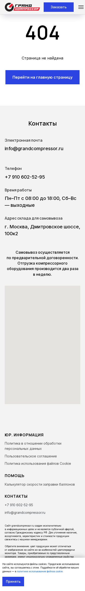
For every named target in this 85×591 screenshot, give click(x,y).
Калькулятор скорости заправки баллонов (40, 484)
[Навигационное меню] (81, 7)
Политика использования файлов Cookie (38, 463)
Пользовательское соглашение (31, 456)
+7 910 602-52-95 (25, 177)
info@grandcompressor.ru (34, 148)
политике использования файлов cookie (40, 571)
